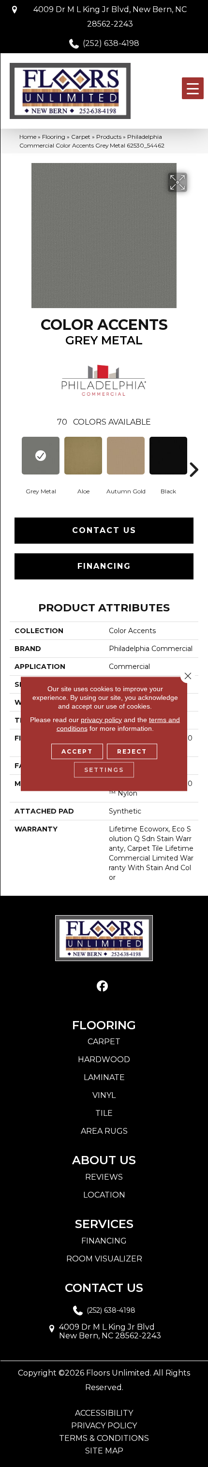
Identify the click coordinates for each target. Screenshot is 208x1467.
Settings (104, 769)
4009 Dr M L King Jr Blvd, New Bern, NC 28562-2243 (110, 17)
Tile (104, 1113)
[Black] (168, 455)
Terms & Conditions (104, 1438)
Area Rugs (104, 1131)
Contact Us (104, 530)
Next (193, 455)
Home (27, 136)
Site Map (104, 1451)
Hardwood (104, 1059)
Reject (132, 751)
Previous (14, 455)
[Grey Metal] (40, 455)
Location (104, 1195)
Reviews (104, 1177)
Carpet (80, 136)
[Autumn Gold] (125, 455)
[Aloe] (83, 455)
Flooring (53, 136)
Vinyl (104, 1095)
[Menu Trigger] (193, 88)
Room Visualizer (104, 1258)
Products (108, 136)
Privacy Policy (104, 1426)
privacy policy (101, 719)
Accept (77, 751)
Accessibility (104, 1413)
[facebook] (103, 986)
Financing (104, 566)
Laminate (104, 1077)
